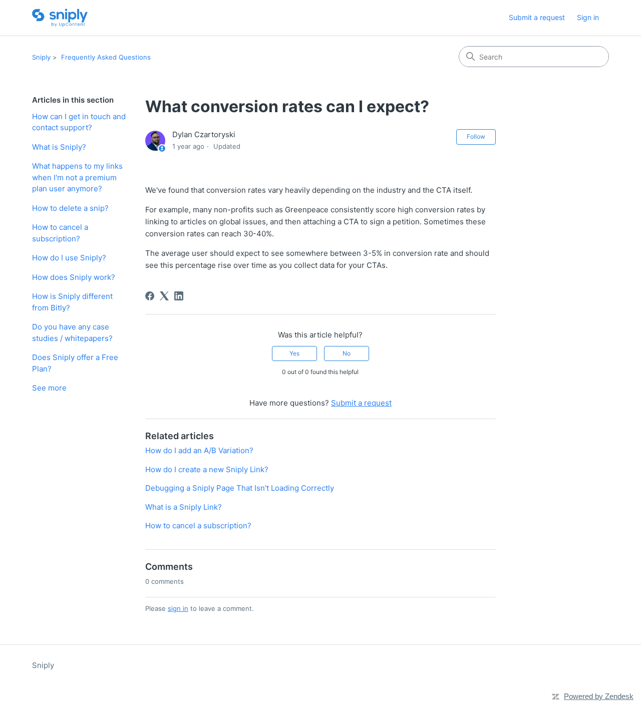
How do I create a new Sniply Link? (206, 469)
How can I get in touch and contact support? (79, 122)
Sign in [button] (588, 17)
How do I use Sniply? (69, 257)
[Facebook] (149, 295)
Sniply (41, 57)
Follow (476, 136)
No (347, 353)
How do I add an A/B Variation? (199, 450)
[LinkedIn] (178, 295)
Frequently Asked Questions (106, 57)
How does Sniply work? (73, 277)
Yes (294, 353)
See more (49, 388)
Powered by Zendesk (598, 696)
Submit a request (537, 17)
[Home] (60, 18)
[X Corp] (164, 295)
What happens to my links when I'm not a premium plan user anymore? (77, 177)
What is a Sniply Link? (183, 507)
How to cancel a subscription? (60, 232)
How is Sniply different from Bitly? (72, 301)
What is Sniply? (59, 147)
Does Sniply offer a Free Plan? (75, 363)
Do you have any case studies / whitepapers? (72, 332)
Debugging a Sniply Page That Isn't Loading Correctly (239, 488)
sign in (178, 608)
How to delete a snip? (70, 208)
